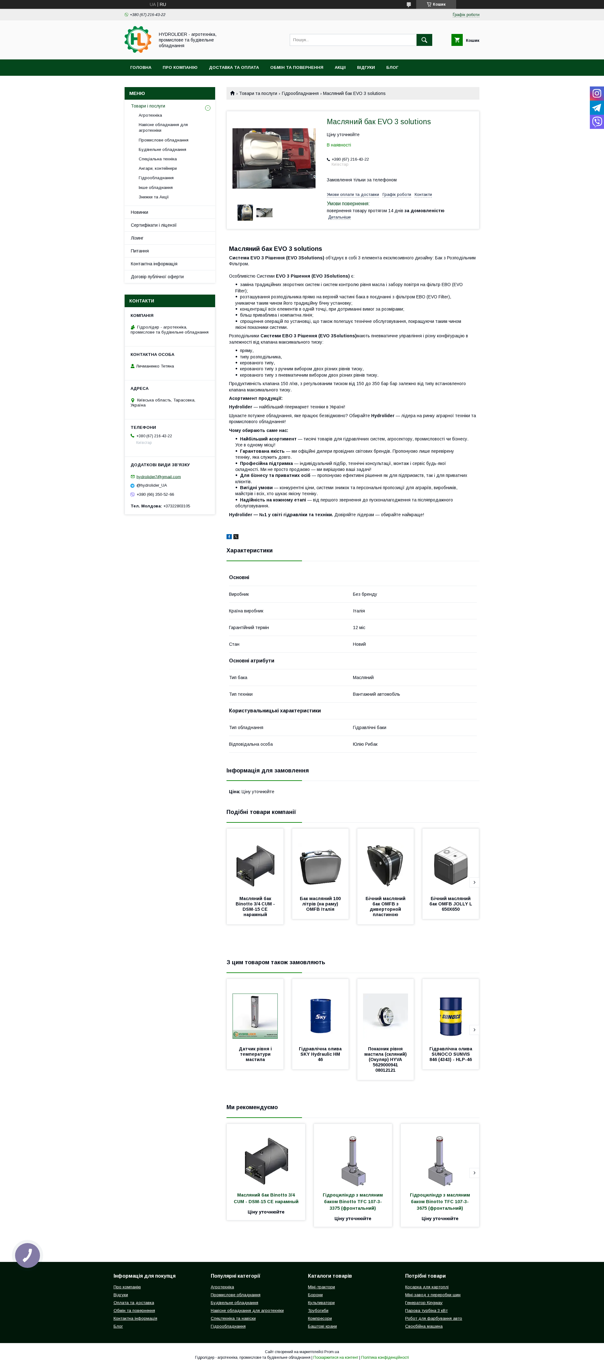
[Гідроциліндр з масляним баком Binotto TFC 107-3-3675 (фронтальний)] (440, 1155)
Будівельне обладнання (162, 149)
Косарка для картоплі (427, 1287)
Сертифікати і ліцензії (154, 225)
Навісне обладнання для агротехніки (163, 127)
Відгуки (366, 67)
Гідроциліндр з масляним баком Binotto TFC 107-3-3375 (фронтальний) (353, 1201)
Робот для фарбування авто (433, 1318)
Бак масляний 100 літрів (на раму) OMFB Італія (321, 904)
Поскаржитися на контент (335, 1357)
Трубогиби (318, 1310)
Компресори (320, 1318)
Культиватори (321, 1302)
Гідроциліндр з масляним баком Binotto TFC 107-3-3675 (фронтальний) (440, 1201)
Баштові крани (322, 1326)
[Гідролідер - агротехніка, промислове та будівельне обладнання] (138, 51)
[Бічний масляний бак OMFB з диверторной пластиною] (385, 860)
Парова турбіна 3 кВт (426, 1310)
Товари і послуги (148, 105)
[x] (235, 537)
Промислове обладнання (163, 140)
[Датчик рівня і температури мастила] (255, 1010)
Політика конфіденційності (385, 1357)
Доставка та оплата (234, 67)
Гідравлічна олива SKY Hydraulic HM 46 (321, 1054)
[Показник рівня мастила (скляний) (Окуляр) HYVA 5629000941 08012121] (385, 1010)
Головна (140, 67)
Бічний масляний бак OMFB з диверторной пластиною (386, 906)
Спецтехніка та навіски (233, 1318)
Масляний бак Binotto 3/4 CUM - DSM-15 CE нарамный (256, 906)
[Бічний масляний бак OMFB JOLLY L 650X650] (450, 860)
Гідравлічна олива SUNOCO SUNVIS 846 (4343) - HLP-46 (451, 1054)
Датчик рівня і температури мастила (256, 1054)
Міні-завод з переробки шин (433, 1294)
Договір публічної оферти (157, 276)
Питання (140, 250)
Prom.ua (331, 1352)
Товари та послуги (258, 93)
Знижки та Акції (154, 197)
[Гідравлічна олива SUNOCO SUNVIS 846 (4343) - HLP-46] (450, 1010)
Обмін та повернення (296, 67)
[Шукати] (424, 40)
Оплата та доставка (134, 1302)
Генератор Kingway (424, 1302)
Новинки (139, 212)
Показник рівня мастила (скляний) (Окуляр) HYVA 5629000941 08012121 (386, 1059)
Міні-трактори (321, 1287)
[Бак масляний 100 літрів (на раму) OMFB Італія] (320, 860)
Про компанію (180, 67)
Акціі (340, 67)
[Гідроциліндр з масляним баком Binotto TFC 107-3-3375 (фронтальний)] (353, 1155)
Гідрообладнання (300, 93)
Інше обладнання (156, 187)
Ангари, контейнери (158, 168)
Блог (392, 67)
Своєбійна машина (424, 1326)
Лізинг (137, 238)
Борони (315, 1294)
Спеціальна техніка (158, 159)
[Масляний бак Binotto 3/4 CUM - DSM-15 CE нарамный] (255, 860)
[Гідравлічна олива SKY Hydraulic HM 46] (320, 1010)
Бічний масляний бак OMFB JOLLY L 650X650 (451, 904)
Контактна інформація (154, 263)
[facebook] (229, 537)
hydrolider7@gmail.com (159, 476)
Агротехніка (150, 115)
